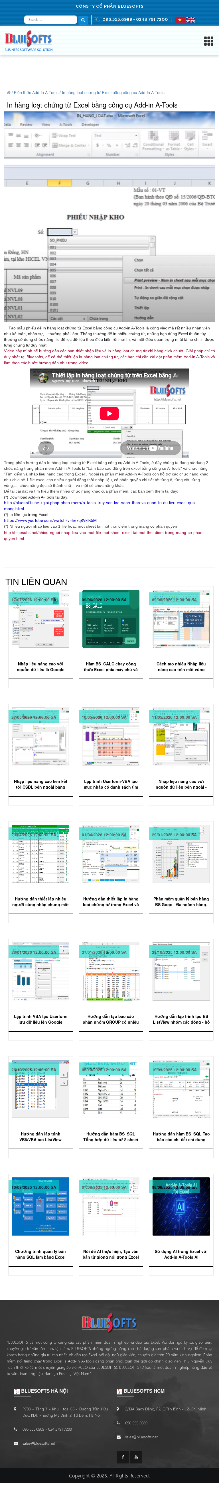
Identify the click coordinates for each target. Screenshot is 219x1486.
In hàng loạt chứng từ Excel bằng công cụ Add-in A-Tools (113, 92)
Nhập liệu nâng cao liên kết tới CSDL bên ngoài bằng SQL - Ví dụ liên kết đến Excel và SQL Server (40, 783)
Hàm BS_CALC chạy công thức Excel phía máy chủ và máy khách (111, 666)
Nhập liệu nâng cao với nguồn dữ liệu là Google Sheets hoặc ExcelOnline (40, 666)
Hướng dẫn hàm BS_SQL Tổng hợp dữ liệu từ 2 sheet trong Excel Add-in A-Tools (110, 1136)
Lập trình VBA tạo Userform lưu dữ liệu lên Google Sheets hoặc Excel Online (40, 1018)
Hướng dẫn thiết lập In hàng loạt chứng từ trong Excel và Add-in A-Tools (111, 901)
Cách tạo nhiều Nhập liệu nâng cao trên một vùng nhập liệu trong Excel (181, 666)
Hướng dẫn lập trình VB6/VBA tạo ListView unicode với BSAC (40, 1136)
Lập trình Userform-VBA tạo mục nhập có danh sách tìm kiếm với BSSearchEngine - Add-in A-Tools (111, 783)
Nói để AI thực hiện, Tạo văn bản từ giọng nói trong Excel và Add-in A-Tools (111, 1253)
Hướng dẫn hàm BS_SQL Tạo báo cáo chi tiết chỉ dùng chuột (181, 1136)
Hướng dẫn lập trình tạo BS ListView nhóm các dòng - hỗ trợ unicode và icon (181, 1018)
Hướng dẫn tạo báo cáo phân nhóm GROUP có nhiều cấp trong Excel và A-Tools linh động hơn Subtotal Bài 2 (111, 1018)
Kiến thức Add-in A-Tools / (37, 92)
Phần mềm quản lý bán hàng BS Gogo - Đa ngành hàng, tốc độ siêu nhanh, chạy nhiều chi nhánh (181, 901)
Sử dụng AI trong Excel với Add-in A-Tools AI (181, 1253)
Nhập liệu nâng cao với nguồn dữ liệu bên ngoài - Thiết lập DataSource (181, 783)
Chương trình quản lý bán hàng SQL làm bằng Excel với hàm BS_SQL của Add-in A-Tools (40, 1253)
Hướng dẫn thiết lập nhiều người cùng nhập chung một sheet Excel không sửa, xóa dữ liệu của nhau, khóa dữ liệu (40, 901)
